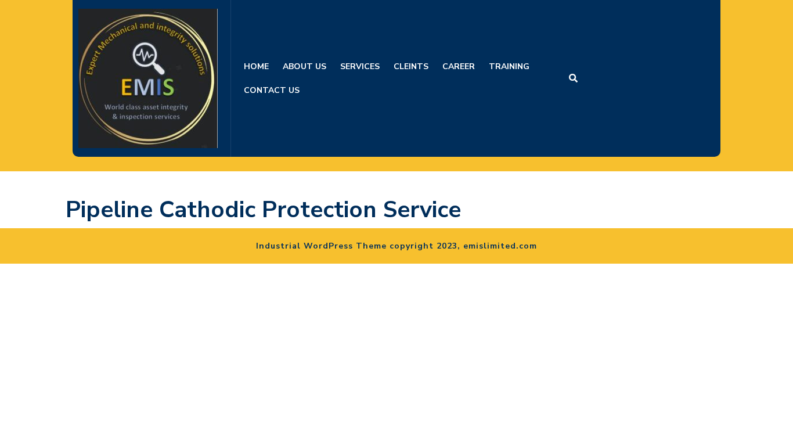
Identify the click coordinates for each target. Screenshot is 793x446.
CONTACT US (272, 90)
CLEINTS (411, 66)
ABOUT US (304, 66)
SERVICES (360, 66)
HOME (256, 66)
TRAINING (509, 66)
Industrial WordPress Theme (321, 245)
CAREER (458, 66)
